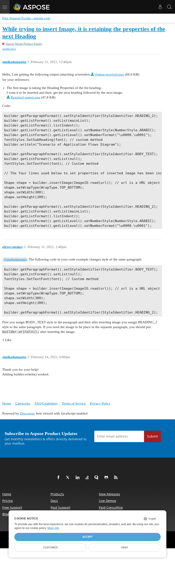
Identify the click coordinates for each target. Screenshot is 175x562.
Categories (22, 403)
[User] (160, 7)
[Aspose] (32, 7)
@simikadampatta (15, 259)
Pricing (7, 501)
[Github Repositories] (107, 478)
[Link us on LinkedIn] (78, 478)
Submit (152, 436)
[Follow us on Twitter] (69, 478)
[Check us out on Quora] (97, 478)
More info (53, 528)
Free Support (12, 507)
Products (57, 494)
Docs (54, 501)
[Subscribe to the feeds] (117, 478)
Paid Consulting (111, 507)
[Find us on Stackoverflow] (88, 478)
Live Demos (107, 501)
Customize (50, 547)
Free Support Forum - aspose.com (26, 18)
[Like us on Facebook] (59, 478)
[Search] (169, 7)
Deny (124, 547)
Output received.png (109, 74)
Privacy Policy (100, 403)
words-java (9, 49)
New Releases (109, 494)
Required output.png (25, 97)
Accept (87, 536)
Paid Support (60, 507)
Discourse (27, 413)
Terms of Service (74, 403)
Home (6, 403)
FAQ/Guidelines (46, 403)
